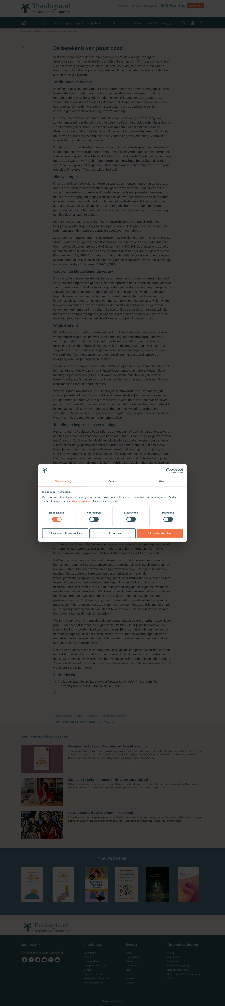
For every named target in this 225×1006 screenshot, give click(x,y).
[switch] (94, 519)
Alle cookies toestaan (160, 533)
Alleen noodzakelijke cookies (65, 533)
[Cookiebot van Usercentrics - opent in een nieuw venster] (168, 470)
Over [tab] (162, 481)
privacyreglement (81, 501)
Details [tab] (112, 481)
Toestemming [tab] (63, 481)
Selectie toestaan (112, 533)
